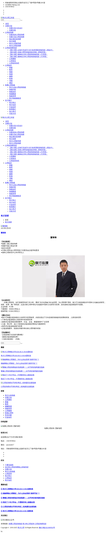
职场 (11, 78)
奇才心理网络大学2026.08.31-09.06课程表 (16, 356)
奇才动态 (12, 105)
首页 (7, 24)
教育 (11, 70)
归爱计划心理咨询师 (16, 37)
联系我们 (12, 109)
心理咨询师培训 (11, 48)
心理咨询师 (9, 32)
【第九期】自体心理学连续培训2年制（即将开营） (28, 52)
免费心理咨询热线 (15, 524)
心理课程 (12, 59)
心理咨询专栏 (14, 63)
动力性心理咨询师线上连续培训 (16, 467)
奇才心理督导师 (15, 43)
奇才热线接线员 (15, 98)
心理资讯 (12, 61)
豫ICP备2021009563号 (47, 527)
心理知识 (8, 65)
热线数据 (12, 94)
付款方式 (12, 113)
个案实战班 (9, 465)
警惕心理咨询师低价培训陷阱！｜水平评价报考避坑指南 (22, 371)
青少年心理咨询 (28, 524)
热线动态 (12, 91)
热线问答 (12, 89)
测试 (11, 83)
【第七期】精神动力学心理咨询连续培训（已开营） (28, 56)
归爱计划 (8, 26)
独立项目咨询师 (15, 39)
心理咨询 (8, 473)
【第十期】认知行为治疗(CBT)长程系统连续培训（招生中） (31, 50)
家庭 (11, 67)
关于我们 (8, 100)
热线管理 (12, 96)
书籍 (11, 81)
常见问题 (8, 415)
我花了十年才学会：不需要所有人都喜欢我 (17, 379)
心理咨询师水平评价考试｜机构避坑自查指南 (17, 386)
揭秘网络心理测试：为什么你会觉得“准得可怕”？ (19, 363)
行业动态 (12, 107)
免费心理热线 (10, 85)
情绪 (11, 72)
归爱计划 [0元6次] (15, 28)
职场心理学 (9, 413)
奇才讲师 (12, 41)
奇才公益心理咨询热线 (17, 87)
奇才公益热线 (10, 395)
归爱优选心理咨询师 (16, 34)
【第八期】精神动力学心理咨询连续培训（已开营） (28, 54)
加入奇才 (12, 111)
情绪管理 (8, 408)
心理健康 (8, 411)
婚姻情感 (8, 406)
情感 (11, 74)
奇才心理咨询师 (15, 45)
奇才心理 (21, 527)
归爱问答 (12, 30)
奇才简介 (12, 102)
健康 (11, 76)
